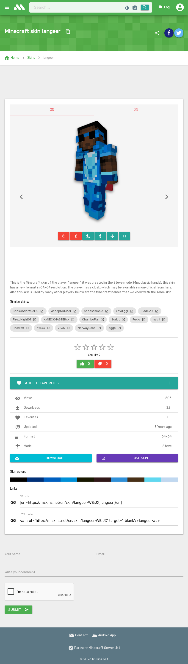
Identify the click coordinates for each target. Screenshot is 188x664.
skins (21, 7)
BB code (24, 496)
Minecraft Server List (104, 648)
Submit (18, 610)
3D (52, 110)
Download (39, 458)
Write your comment (20, 572)
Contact (78, 635)
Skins (31, 58)
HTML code (26, 514)
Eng (164, 7)
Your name (12, 554)
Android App (104, 635)
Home (11, 58)
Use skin (124, 458)
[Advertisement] (94, 82)
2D (136, 110)
